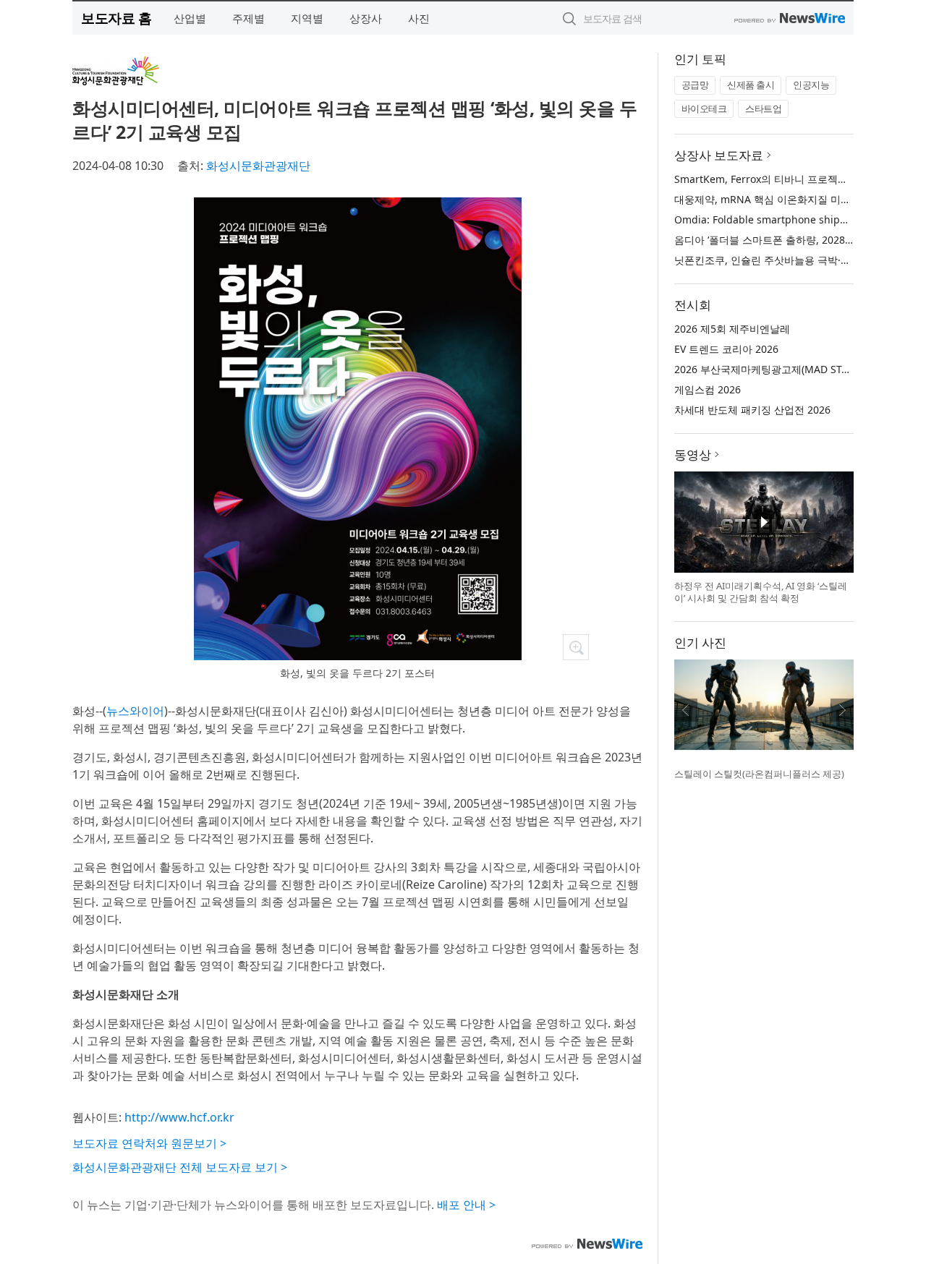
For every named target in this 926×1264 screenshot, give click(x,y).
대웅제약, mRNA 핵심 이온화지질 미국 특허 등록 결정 (797, 199)
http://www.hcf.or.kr (179, 1117)
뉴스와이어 (135, 711)
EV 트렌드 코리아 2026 (726, 349)
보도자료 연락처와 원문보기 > (149, 1143)
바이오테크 (704, 108)
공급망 (695, 84)
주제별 (248, 18)
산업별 (190, 18)
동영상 (692, 454)
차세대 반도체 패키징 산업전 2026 (752, 410)
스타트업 (763, 108)
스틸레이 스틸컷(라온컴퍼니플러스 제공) (759, 773)
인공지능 (811, 84)
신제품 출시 (750, 84)
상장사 (365, 18)
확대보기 (576, 647)
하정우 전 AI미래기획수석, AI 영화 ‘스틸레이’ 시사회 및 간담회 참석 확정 (760, 592)
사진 (419, 18)
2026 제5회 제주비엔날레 (732, 329)
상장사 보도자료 (718, 155)
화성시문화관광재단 (258, 166)
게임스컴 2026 (707, 389)
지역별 (307, 18)
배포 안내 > (466, 1205)
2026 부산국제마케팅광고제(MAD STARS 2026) (781, 369)
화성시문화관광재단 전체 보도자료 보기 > (179, 1167)
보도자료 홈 (116, 18)
